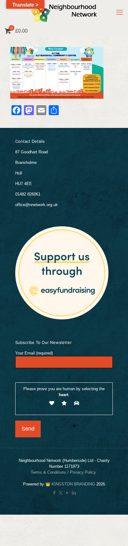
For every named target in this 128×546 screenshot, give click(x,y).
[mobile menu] (119, 12)
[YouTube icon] (67, 492)
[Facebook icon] (54, 492)
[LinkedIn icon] (73, 492)
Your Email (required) (34, 353)
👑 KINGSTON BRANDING (70, 484)
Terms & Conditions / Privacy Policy (64, 472)
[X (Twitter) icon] (60, 492)
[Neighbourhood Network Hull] (64, 12)
